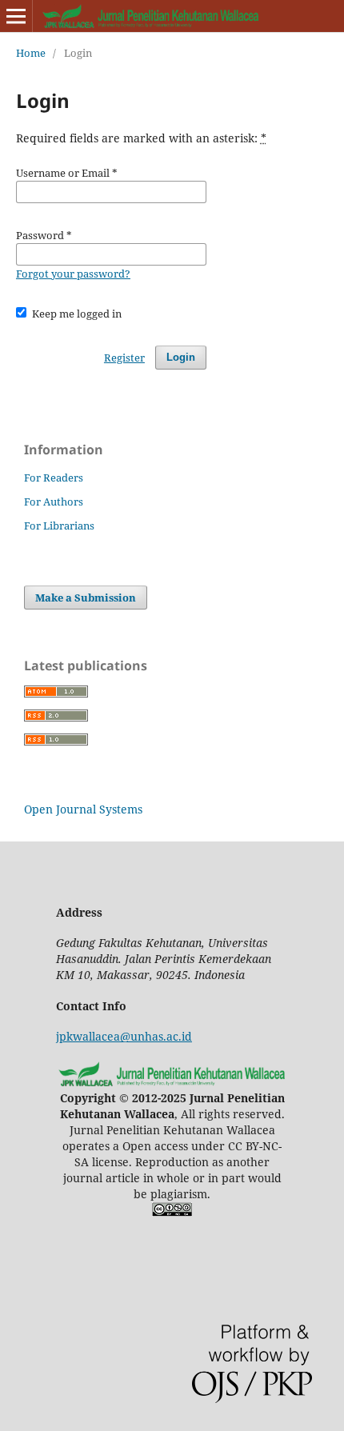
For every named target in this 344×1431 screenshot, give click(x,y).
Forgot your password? (73, 273)
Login (180, 357)
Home (31, 53)
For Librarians (59, 525)
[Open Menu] (16, 16)
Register (124, 357)
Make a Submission (85, 597)
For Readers (53, 477)
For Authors (53, 501)
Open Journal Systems (83, 809)
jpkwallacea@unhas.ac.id (124, 1036)
